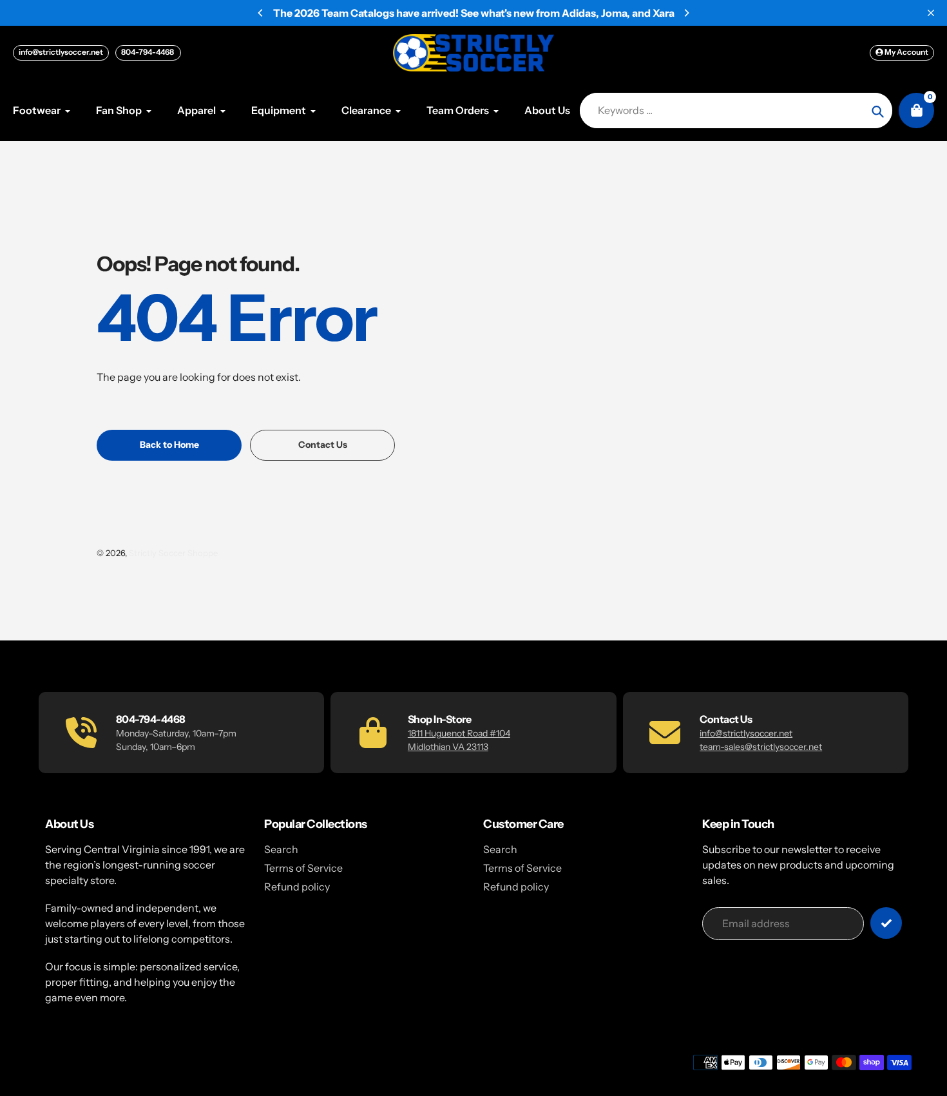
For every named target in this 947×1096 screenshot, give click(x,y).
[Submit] (886, 923)
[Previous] (260, 12)
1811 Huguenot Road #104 (459, 733)
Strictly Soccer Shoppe (173, 553)
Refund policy (297, 886)
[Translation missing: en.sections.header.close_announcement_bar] (930, 12)
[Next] (686, 12)
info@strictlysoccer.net (61, 52)
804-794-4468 (148, 52)
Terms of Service (303, 867)
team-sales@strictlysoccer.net (761, 747)
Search (281, 849)
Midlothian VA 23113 (448, 747)
